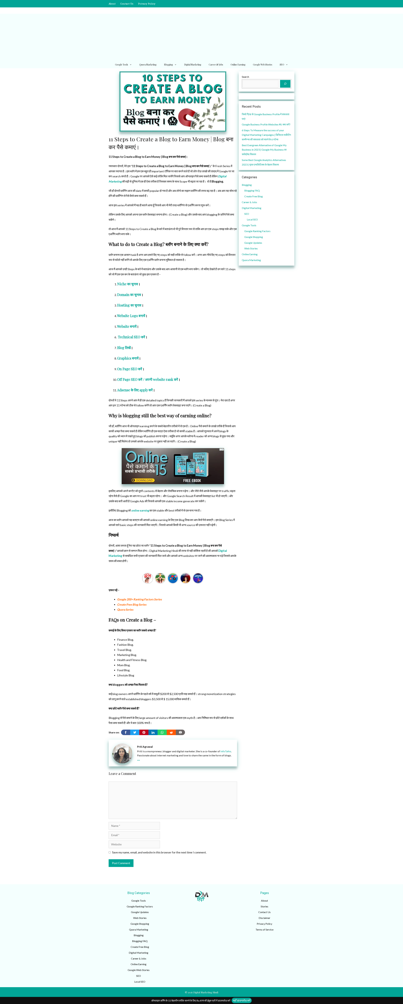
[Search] (285, 84)
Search (245, 76)
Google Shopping (253, 236)
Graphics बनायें (128, 358)
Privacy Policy (146, 3)
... (138, 759)
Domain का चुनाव (129, 294)
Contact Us (126, 3)
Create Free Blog (253, 196)
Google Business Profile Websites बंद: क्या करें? (266, 124)
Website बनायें (126, 326)
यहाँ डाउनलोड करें (241, 1000)
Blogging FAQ (252, 190)
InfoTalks (225, 751)
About (112, 3)
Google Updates (253, 242)
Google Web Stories (262, 64)
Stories (264, 906)
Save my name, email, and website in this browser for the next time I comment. (159, 852)
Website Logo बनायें (131, 315)
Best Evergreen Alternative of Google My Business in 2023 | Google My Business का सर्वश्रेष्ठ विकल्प (264, 150)
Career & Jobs (216, 64)
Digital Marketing (192, 64)
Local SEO (252, 219)
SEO (282, 64)
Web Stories (251, 248)
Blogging (168, 64)
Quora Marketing (147, 64)
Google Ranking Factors (257, 231)
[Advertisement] (201, 37)
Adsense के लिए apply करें (135, 390)
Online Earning (238, 64)
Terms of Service (264, 929)
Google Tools (121, 64)
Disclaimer (264, 917)
